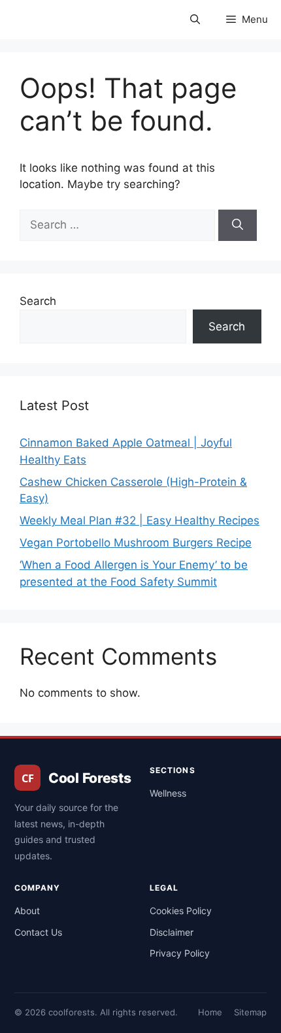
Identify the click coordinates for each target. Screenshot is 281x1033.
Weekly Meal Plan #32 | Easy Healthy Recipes (139, 520)
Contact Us (38, 932)
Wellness (168, 793)
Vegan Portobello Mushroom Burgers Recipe (136, 542)
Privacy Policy (180, 953)
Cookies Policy (181, 910)
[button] (195, 19)
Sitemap (250, 1012)
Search (38, 301)
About (27, 910)
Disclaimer (171, 932)
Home (210, 1012)
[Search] (237, 225)
